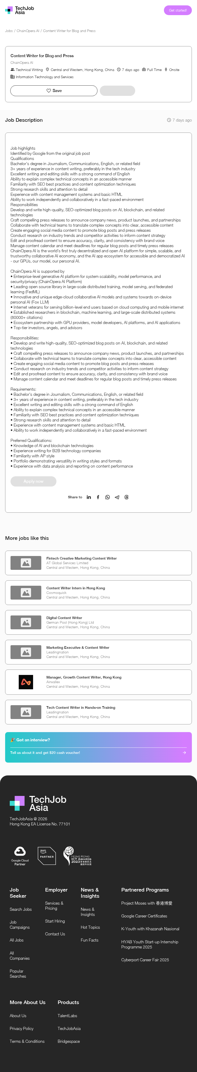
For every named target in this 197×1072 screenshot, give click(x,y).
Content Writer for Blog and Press (69, 30)
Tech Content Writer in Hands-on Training (80, 707)
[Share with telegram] (117, 497)
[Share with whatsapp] (107, 497)
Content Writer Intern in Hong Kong (75, 588)
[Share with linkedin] (89, 497)
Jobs (9, 30)
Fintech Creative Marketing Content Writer (81, 558)
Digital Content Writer (64, 618)
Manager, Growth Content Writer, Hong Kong (83, 677)
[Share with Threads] (126, 497)
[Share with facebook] (98, 497)
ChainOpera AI (28, 30)
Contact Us (55, 934)
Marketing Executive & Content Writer (77, 647)
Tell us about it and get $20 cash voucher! (45, 753)
